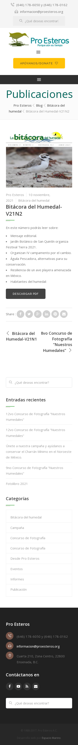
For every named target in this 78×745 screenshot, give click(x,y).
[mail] (35, 686)
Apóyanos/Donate (36, 63)
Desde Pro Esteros (24, 558)
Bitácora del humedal (33, 200)
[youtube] (18, 686)
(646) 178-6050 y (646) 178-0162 (41, 5)
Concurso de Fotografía (27, 538)
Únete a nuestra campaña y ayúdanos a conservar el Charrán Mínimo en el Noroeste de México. (39, 452)
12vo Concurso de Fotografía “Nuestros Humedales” (35, 417)
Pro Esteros (15, 195)
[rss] (27, 686)
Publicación (18, 589)
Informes (17, 579)
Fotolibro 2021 (17, 483)
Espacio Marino (51, 738)
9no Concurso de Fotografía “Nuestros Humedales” (34, 470)
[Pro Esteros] (39, 39)
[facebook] (9, 686)
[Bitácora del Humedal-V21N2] (20, 314)
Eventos (16, 569)
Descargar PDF (26, 293)
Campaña (17, 527)
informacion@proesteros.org (41, 11)
